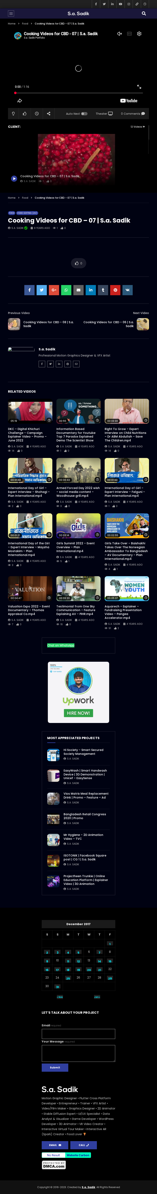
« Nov (60, 997)
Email (51, 1025)
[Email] (76, 364)
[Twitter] (104, 4)
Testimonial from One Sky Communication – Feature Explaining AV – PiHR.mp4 (75, 610)
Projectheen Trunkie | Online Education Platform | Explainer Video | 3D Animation (86, 880)
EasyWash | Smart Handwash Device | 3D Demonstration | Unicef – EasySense (85, 774)
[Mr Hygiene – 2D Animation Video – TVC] (53, 840)
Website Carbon (78, 1155)
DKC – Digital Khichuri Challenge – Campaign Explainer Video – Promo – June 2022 (27, 435)
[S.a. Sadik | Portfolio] (78, 13)
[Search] (144, 13)
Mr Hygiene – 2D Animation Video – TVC (83, 837)
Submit (55, 1067)
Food (25, 23)
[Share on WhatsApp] (66, 290)
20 (89, 969)
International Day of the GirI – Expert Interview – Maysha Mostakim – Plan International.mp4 (29, 549)
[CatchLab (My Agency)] (137, 4)
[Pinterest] (67, 364)
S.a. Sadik (17, 228)
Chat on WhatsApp (60, 645)
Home (12, 23)
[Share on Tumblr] (103, 290)
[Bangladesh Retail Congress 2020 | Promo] (53, 819)
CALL (82, 1145)
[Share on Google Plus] (54, 290)
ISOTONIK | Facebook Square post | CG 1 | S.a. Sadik (85, 857)
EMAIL (54, 1145)
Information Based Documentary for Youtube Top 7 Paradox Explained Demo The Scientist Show (75, 435)
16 (47, 969)
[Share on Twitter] (42, 290)
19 (78, 969)
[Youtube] (120, 4)
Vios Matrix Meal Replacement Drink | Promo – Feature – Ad (86, 796)
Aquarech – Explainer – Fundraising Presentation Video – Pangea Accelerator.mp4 (123, 612)
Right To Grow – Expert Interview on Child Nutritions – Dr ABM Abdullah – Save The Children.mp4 (125, 435)
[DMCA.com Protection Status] (78, 1165)
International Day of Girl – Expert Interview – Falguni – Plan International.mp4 (125, 492)
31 (57, 986)
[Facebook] (96, 4)
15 (110, 961)
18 (68, 969)
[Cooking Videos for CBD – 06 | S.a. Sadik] (143, 324)
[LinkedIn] (112, 4)
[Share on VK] (127, 290)
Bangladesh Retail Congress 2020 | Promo (85, 816)
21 (99, 969)
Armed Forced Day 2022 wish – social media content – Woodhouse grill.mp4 (78, 492)
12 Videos (137, 126)
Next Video (141, 313)
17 (57, 969)
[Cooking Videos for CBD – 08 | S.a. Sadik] (14, 324)
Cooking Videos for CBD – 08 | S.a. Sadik (48, 324)
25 (68, 978)
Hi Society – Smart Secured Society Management (83, 752)
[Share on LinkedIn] (91, 290)
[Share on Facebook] (29, 290)
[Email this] (78, 290)
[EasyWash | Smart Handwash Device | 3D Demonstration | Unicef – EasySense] (53, 776)
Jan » (97, 997)
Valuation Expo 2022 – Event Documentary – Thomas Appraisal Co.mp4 (29, 610)
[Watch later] (145, 4)
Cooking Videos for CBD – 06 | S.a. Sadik (108, 324)
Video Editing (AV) (27, 213)
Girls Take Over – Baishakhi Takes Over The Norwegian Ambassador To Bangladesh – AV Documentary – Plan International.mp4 (126, 551)
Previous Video (19, 313)
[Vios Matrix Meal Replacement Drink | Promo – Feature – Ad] (53, 799)
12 (78, 961)
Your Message (58, 1041)
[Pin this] (115, 290)
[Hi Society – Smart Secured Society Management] (53, 755)
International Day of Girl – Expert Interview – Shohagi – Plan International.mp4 (29, 492)
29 (110, 978)
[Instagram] (128, 4)
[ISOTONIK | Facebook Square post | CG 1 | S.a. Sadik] (53, 860)
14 (99, 961)
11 (68, 961)
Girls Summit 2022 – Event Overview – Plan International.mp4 (75, 547)
